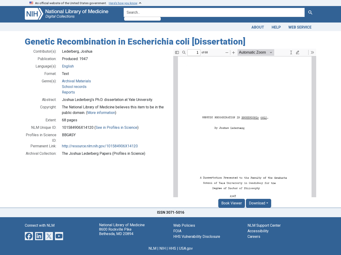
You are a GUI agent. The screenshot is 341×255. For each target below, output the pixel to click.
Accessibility (258, 231)
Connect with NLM (40, 225)
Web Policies (184, 225)
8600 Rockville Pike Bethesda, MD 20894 (116, 231)
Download (257, 203)
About (257, 27)
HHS (172, 248)
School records (74, 86)
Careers (254, 236)
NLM (152, 248)
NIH (162, 248)
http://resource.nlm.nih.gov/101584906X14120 (100, 146)
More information (101, 112)
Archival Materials (76, 81)
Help (276, 27)
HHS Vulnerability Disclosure (196, 236)
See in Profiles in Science (116, 127)
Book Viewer (231, 203)
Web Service (300, 27)
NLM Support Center (264, 225)
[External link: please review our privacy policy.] (29, 235)
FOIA (177, 231)
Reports (68, 92)
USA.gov (186, 248)
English (68, 66)
